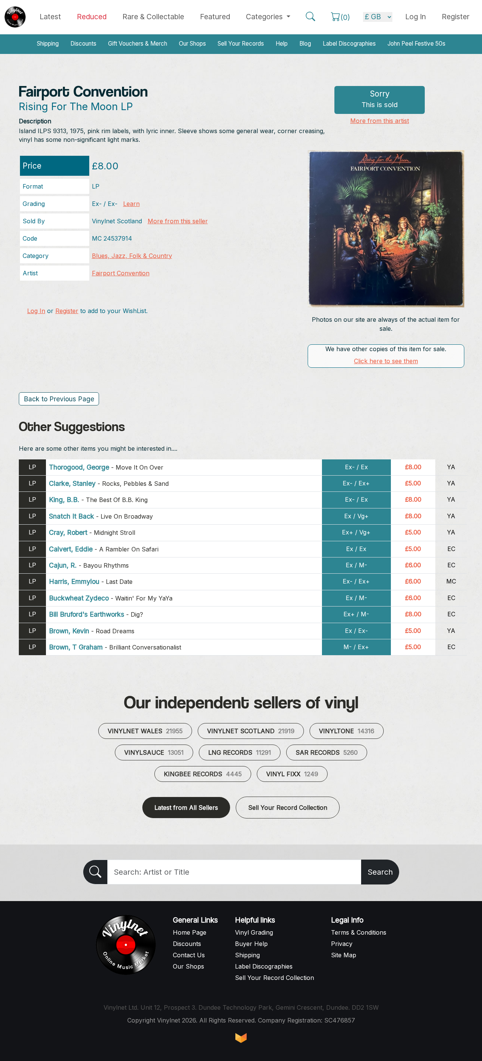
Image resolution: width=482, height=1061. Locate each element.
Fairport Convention (120, 273)
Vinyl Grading (254, 932)
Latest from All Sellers (186, 807)
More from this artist (379, 120)
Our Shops (192, 43)
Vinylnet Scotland (250, 731)
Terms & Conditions (358, 932)
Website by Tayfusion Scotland (241, 1038)
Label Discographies (349, 43)
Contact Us (189, 955)
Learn (131, 203)
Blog (305, 43)
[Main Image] (386, 228)
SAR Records (327, 752)
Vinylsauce (154, 752)
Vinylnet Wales (145, 731)
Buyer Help (251, 943)
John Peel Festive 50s (416, 43)
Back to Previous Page (59, 399)
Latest (50, 16)
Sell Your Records (241, 43)
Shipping (48, 43)
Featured (215, 16)
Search (380, 872)
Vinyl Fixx (292, 774)
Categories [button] (265, 16)
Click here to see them (386, 361)
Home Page (189, 932)
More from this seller (178, 221)
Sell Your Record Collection (287, 807)
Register (456, 16)
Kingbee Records (203, 774)
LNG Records (239, 752)
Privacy (341, 943)
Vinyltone (346, 731)
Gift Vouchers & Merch (137, 43)
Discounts (83, 43)
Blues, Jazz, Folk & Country (132, 255)
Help (282, 43)
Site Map (343, 955)
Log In (36, 311)
